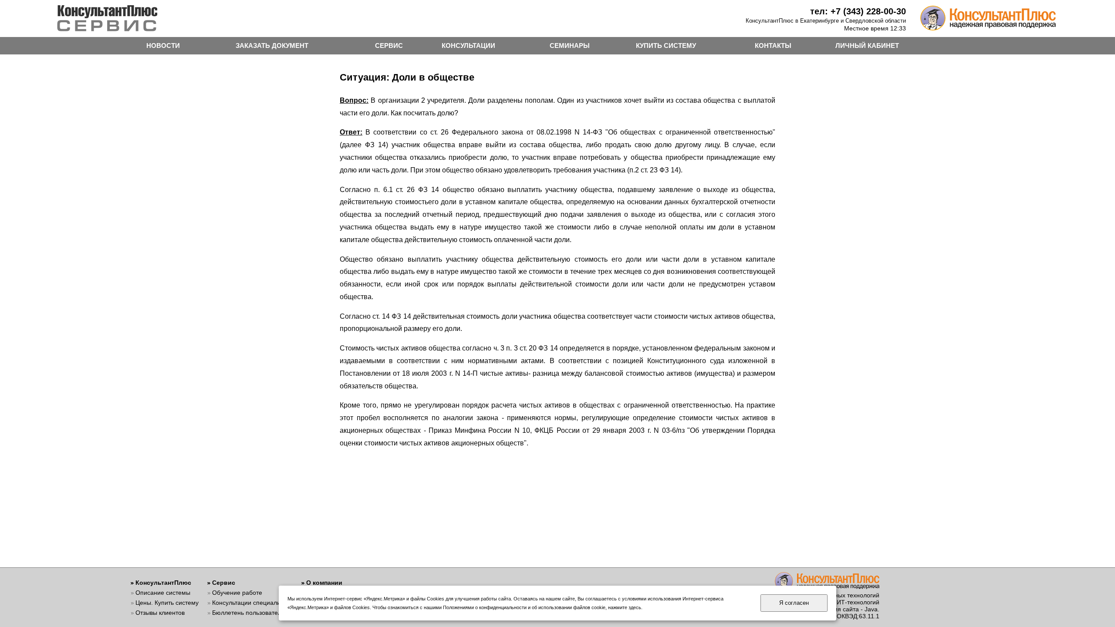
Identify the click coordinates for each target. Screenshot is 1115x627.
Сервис (223, 582)
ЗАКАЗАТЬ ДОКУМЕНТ (272, 45)
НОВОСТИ (163, 45)
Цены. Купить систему (167, 602)
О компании (324, 582)
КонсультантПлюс (163, 582)
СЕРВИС (389, 45)
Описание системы (162, 592)
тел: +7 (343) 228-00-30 (858, 11)
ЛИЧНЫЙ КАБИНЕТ (867, 45)
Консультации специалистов (252, 602)
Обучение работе (237, 592)
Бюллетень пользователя (248, 612)
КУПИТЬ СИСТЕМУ (666, 45)
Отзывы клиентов (160, 612)
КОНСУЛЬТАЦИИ (468, 45)
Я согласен (794, 603)
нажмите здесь (624, 607)
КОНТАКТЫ (773, 45)
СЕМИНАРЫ (570, 45)
